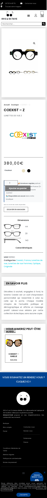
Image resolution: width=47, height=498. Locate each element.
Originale (8, 266)
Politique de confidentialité (12, 458)
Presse (26, 442)
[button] (34, 43)
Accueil (7, 105)
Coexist (19, 260)
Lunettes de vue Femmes (20, 263)
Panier (5, 431)
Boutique (6, 423)
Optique (36, 263)
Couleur (8, 170)
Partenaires (27, 438)
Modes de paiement (10, 462)
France (27, 260)
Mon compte (7, 427)
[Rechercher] (43, 23)
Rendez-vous (28, 431)
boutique (15, 105)
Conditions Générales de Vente (11, 449)
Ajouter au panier (18, 188)
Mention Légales (8, 455)
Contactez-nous (29, 427)
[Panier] (42, 14)
